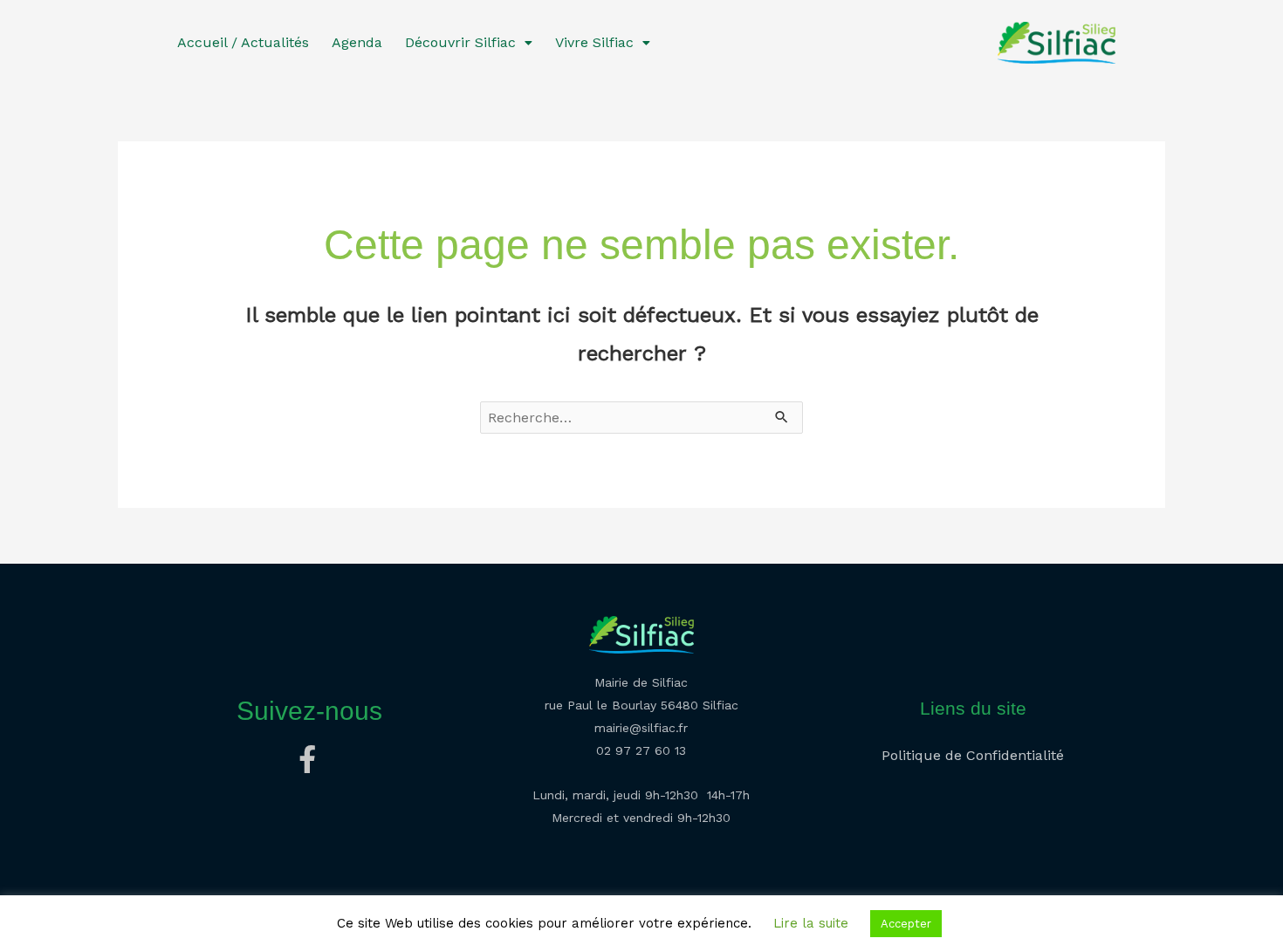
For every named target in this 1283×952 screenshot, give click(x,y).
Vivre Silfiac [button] (594, 42)
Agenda (357, 42)
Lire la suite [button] (810, 923)
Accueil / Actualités (243, 42)
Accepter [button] (906, 923)
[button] (469, 43)
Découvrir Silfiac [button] (460, 42)
